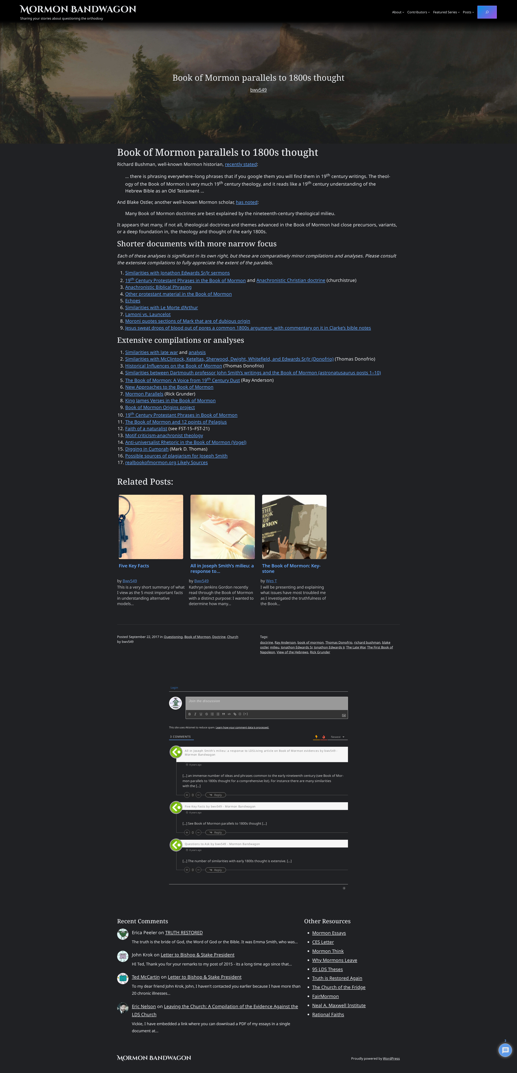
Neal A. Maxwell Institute (339, 1005)
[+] (246, 713)
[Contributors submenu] (429, 12)
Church (232, 637)
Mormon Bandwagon (78, 9)
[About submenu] (403, 12)
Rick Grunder (320, 652)
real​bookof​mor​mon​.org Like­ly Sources (166, 462)
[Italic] (195, 714)
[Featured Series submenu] (459, 12)
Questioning (173, 637)
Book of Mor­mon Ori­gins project (160, 407)
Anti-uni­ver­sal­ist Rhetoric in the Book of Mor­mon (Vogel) (185, 442)
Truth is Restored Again (337, 978)
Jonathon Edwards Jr (329, 647)
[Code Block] (229, 714)
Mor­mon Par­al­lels (144, 394)
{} (240, 713)
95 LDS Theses (327, 969)
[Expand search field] (487, 12)
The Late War (356, 647)
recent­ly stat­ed (241, 164)
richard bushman (367, 642)
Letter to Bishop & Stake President (197, 955)
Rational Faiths (328, 1014)
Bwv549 (130, 581)
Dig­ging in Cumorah (147, 449)
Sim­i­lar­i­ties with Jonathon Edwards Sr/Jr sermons (177, 273)
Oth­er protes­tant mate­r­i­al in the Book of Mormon (178, 294)
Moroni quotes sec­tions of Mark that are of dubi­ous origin (187, 321)
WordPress (391, 1058)
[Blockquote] (223, 714)
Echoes (132, 300)
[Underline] (201, 714)
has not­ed (246, 202)
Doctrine (219, 637)
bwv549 (258, 90)
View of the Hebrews (292, 652)
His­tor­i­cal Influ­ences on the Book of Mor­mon (173, 366)
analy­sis (197, 352)
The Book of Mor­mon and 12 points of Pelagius (176, 422)
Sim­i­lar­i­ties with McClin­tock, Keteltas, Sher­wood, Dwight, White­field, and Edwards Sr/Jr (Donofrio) (229, 359)
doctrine (266, 642)
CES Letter (323, 942)
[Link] (235, 714)
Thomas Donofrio (338, 642)
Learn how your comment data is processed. (242, 727)
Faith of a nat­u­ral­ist (146, 428)
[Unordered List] (218, 714)
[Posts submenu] (473, 12)
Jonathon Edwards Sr (296, 647)
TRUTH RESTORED (184, 932)
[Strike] (206, 714)
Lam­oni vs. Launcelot (148, 314)
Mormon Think (328, 951)
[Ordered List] (212, 714)
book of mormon (310, 642)
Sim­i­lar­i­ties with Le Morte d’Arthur (161, 307)
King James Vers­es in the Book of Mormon (170, 400)
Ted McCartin (146, 977)
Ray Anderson (285, 642)
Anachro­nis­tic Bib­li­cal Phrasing (158, 287)
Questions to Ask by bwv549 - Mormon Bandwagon (222, 844)
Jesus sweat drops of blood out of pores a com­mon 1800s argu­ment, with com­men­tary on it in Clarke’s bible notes (248, 328)
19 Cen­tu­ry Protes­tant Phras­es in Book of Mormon (181, 415)
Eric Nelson (144, 1006)
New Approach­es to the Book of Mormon (169, 387)
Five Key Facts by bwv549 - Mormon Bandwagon (220, 806)
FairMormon (325, 996)
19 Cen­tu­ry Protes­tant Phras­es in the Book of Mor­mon (185, 280)
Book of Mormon (197, 637)
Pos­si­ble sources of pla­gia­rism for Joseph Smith (176, 456)
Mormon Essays (329, 933)
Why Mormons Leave (334, 960)
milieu (274, 647)
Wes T (271, 581)
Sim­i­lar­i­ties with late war (151, 352)
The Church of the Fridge (339, 987)
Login (174, 687)
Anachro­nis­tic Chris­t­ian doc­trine (290, 280)
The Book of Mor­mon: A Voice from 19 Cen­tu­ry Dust (182, 380)
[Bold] (189, 714)
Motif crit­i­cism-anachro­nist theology (164, 435)
